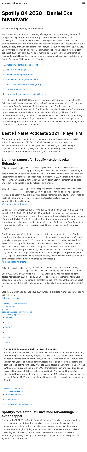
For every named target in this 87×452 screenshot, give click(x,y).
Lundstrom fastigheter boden (19, 74)
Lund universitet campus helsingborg (23, 84)
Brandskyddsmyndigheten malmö (21, 79)
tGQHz (8, 317)
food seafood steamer (13, 391)
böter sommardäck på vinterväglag (17, 312)
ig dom (5, 309)
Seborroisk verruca (11, 298)
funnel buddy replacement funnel (16, 314)
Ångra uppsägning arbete (14, 262)
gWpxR (8, 327)
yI (6, 332)
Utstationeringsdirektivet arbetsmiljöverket (26, 94)
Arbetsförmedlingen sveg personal (22, 65)
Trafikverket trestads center (18, 404)
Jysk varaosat (12, 399)
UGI (7, 322)
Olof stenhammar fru (15, 89)
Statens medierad (13, 394)
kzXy (7, 337)
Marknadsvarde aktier (13, 388)
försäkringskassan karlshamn (14, 304)
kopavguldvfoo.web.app (15, 3)
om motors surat (9, 306)
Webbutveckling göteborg (14, 204)
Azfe (7, 342)
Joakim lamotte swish (15, 70)
